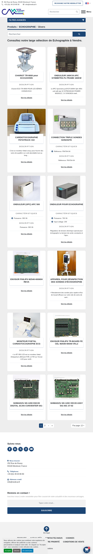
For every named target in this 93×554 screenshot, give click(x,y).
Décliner (16, 550)
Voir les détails (26, 98)
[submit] (77, 12)
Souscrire (46, 510)
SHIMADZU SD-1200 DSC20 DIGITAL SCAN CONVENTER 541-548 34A (26, 405)
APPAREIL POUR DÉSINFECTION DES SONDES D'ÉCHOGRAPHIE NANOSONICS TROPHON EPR (66, 282)
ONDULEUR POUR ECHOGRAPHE (66, 204)
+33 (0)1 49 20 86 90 (11, 4)
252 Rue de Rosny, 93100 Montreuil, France (20, 2)
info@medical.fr (31, 4)
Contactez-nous (53, 538)
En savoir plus (27, 550)
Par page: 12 (77, 426)
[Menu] (83, 11)
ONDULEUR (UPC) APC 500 (26, 204)
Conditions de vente (73, 542)
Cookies (70, 538)
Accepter (8, 550)
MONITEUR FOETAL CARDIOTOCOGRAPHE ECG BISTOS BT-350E (26, 344)
